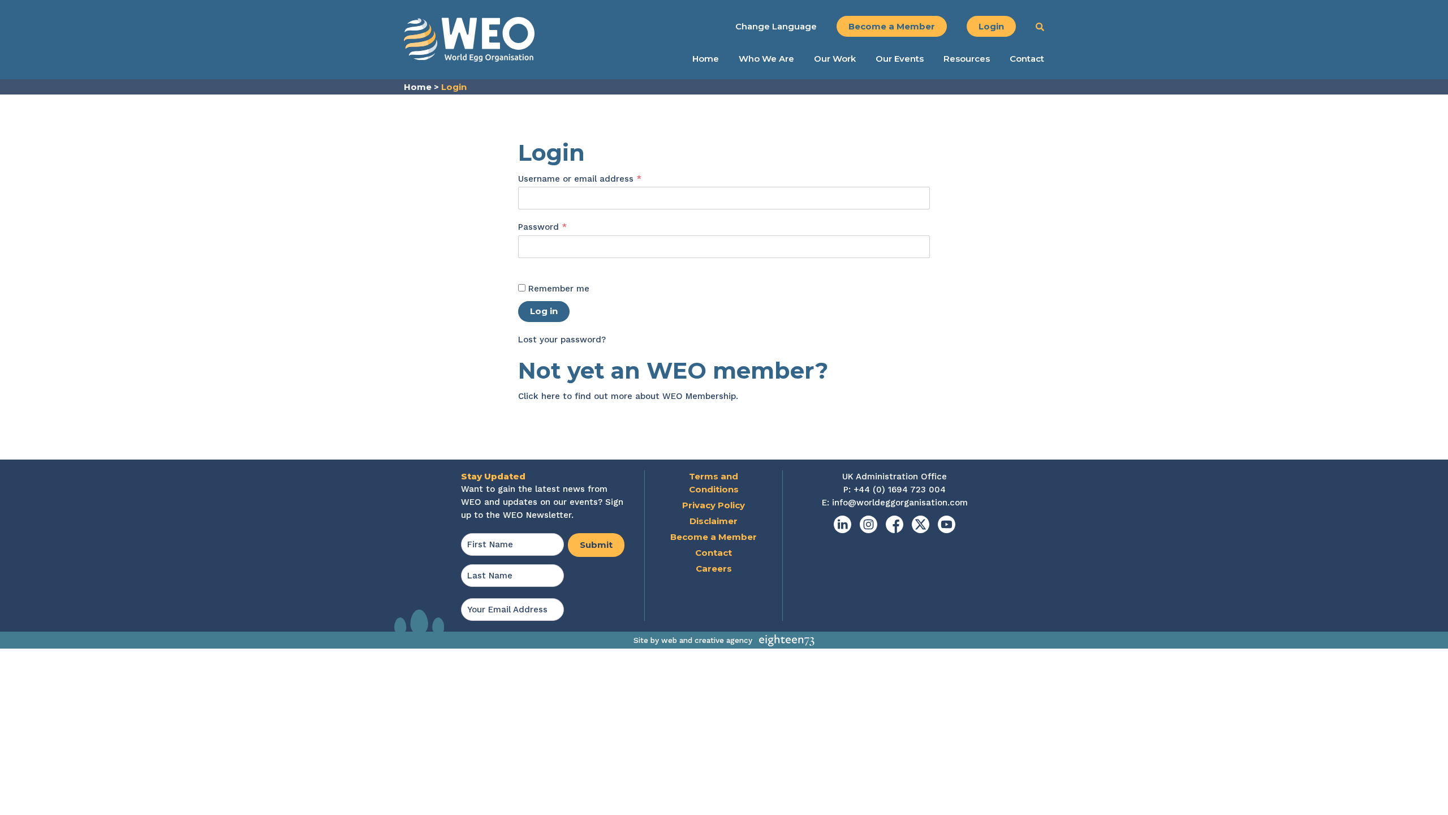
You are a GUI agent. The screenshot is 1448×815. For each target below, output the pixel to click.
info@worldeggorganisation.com (900, 502)
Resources (966, 59)
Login (991, 26)
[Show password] (530, 264)
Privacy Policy (713, 505)
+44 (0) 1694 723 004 (900, 489)
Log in (544, 311)
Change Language (776, 26)
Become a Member (891, 26)
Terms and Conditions (714, 483)
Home (705, 59)
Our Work (835, 59)
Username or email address (598, 178)
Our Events (900, 59)
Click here (539, 396)
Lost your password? (562, 339)
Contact (1027, 59)
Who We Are (766, 59)
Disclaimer (713, 521)
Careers (714, 568)
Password (561, 226)
